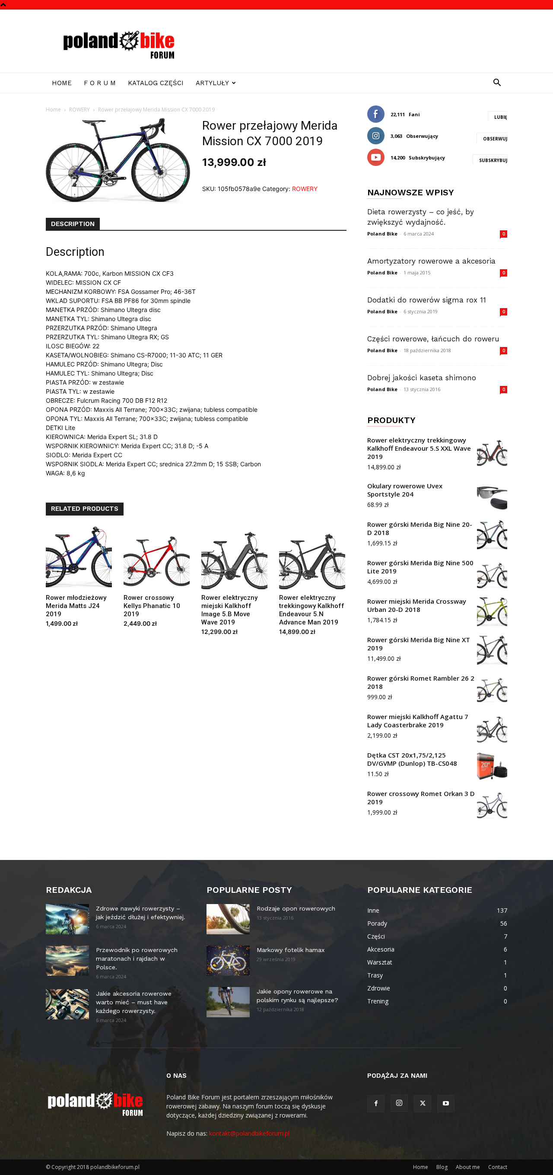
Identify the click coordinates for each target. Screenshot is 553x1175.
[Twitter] (422, 1103)
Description (73, 224)
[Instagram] (399, 1103)
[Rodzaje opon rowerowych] (228, 919)
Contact (497, 1167)
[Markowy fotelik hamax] (228, 961)
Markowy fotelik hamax (290, 949)
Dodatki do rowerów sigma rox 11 (426, 300)
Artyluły (212, 83)
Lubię (500, 117)
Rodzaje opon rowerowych (296, 908)
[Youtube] (445, 1103)
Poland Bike (382, 233)
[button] (496, 84)
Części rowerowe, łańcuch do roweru (433, 338)
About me (468, 1167)
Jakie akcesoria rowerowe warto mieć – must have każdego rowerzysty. (134, 1002)
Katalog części (156, 83)
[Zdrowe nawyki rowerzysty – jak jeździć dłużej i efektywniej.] (67, 919)
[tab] (73, 224)
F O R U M (100, 83)
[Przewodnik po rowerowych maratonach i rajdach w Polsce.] (67, 961)
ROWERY (79, 109)
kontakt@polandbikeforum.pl (249, 1133)
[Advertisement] (350, 41)
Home (62, 83)
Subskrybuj (493, 160)
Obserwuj (495, 139)
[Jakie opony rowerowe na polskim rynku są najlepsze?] (228, 1002)
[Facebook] (376, 1103)
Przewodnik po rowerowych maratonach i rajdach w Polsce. (137, 958)
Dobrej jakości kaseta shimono (421, 377)
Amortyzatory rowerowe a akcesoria (431, 261)
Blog (442, 1167)
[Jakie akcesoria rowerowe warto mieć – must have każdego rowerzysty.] (67, 1004)
